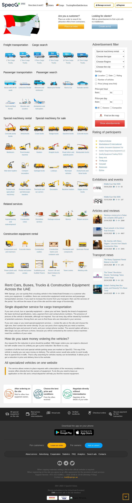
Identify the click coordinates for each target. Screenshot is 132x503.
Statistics (66, 454)
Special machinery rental (17, 118)
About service (31, 454)
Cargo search (40, 44)
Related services (12, 204)
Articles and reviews (106, 210)
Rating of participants (106, 132)
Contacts (102, 454)
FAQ (74, 454)
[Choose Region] (110, 62)
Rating (119, 76)
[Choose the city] (110, 67)
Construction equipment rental (20, 233)
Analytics (81, 454)
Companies (117, 108)
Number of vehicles (105, 80)
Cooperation (55, 454)
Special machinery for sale (51, 118)
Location (101, 76)
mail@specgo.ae (71, 477)
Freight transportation (15, 44)
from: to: (104, 91)
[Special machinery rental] (110, 51)
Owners (106, 108)
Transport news (102, 255)
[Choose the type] (110, 56)
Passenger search (46, 72)
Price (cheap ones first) (107, 84)
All (98, 108)
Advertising (43, 454)
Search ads (92, 454)
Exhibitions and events (107, 179)
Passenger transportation (17, 72)
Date (110, 76)
